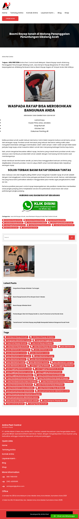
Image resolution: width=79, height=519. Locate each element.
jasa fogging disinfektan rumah (19, 372)
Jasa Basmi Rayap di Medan (37, 222)
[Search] (72, 237)
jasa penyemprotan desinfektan (20, 391)
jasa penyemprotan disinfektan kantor (22, 397)
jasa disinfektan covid (39, 353)
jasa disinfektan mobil (15, 362)
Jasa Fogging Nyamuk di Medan (19, 375)
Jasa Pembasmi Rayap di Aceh (35, 216)
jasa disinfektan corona (16, 353)
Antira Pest (45, 514)
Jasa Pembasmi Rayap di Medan (50, 384)
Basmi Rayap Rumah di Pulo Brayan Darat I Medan (29, 297)
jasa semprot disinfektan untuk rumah (22, 400)
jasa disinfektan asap (43, 350)
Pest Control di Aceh (51, 216)
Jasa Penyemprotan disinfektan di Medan (24, 394)
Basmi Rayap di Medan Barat (22, 305)
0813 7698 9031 (11, 477)
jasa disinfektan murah (39, 362)
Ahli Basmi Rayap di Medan (35, 220)
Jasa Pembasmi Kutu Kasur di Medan (22, 381)
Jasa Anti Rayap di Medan (42, 343)
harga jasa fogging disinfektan (48, 340)
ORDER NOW (10, 19)
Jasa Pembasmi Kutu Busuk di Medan (53, 378)
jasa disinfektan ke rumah (41, 359)
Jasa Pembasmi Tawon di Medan (20, 388)
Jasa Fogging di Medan (40, 365)
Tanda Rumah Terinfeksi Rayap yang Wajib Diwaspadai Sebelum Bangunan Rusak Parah (41, 322)
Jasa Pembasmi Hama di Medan (51, 375)
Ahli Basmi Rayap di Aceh (13, 220)
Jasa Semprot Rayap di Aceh (64, 225)
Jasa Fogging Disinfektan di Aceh (61, 222)
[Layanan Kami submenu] (54, 12)
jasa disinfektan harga (44, 356)
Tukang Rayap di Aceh (30, 228)
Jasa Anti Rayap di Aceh (17, 216)
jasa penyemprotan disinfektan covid (54, 391)
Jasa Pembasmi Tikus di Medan (51, 388)
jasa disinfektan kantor (16, 359)
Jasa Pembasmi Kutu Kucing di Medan (57, 381)
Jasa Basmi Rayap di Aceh (13, 222)
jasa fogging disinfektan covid (19, 369)
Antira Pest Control (27, 62)
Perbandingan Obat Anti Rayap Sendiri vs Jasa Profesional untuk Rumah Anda (38, 314)
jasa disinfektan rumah (16, 365)
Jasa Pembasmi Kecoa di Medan (20, 378)
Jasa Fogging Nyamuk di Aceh (15, 225)
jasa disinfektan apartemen (18, 350)
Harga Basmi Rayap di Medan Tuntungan (26, 288)
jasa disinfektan (67, 346)
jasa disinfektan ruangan (63, 362)
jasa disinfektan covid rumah (18, 356)
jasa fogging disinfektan (64, 365)
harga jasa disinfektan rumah (19, 340)
